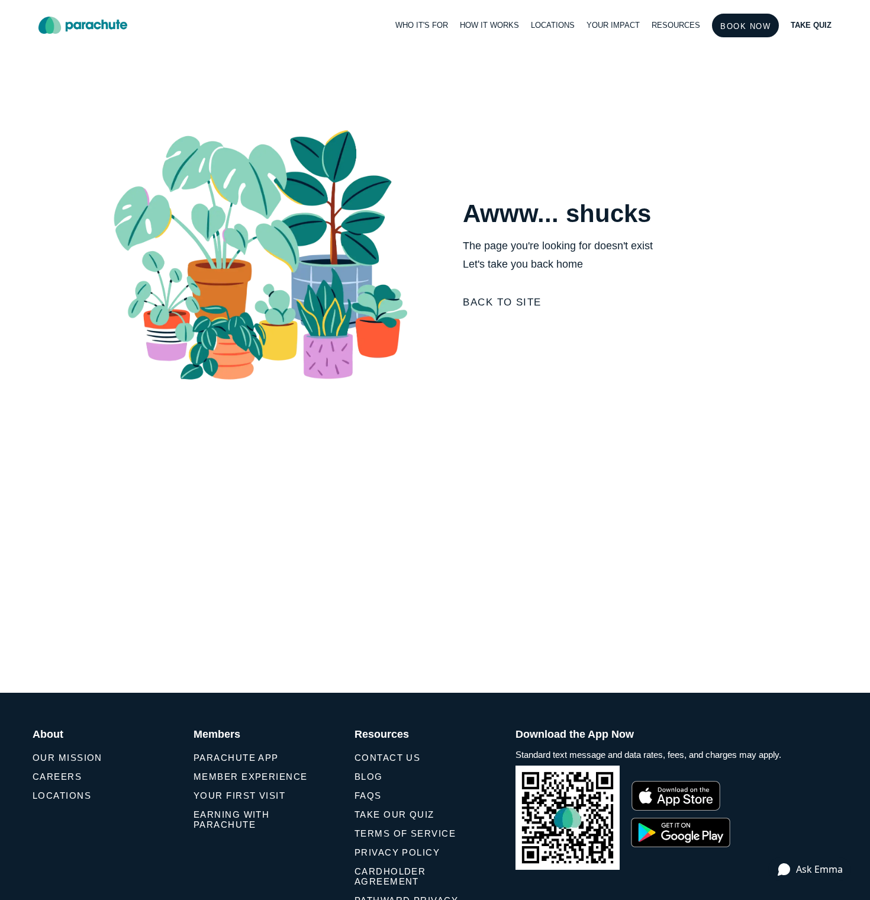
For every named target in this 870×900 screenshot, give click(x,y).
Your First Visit (239, 795)
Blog (369, 777)
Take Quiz (811, 25)
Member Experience (250, 777)
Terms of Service (405, 833)
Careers (57, 777)
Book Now (745, 26)
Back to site (502, 302)
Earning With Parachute (231, 819)
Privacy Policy (397, 852)
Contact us (387, 758)
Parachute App (236, 758)
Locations (62, 795)
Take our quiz (394, 814)
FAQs (368, 795)
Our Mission (67, 758)
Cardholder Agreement (390, 876)
